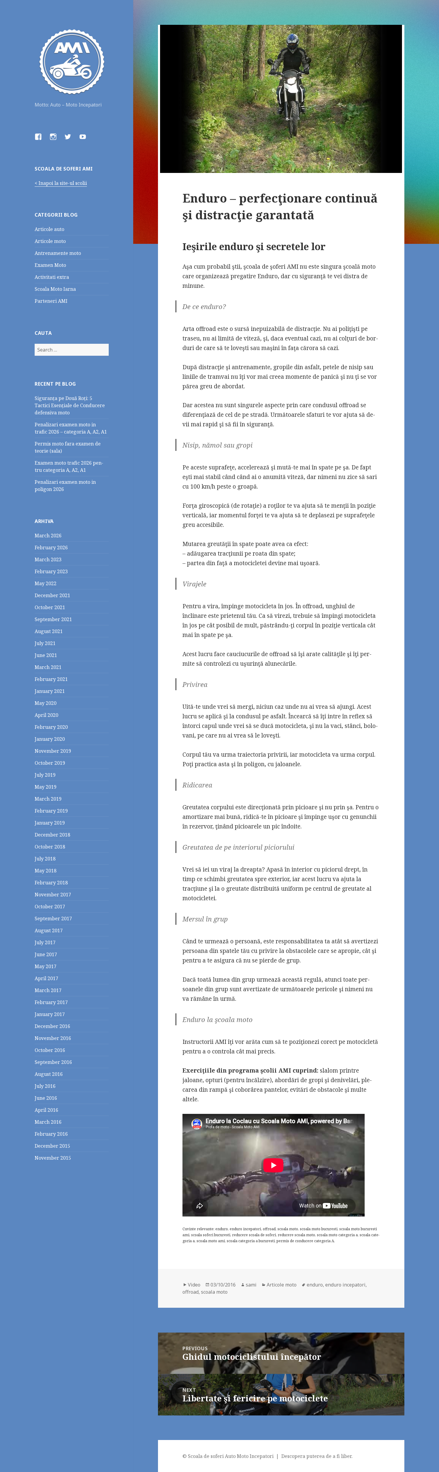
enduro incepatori (345, 1284)
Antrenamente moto (58, 253)
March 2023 (48, 559)
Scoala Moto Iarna (55, 289)
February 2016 (51, 1134)
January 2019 (50, 822)
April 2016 (46, 1110)
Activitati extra (52, 277)
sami (251, 1284)
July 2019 (45, 775)
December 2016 (52, 1026)
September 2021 (53, 619)
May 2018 (45, 870)
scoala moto (214, 1292)
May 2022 (45, 583)
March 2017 (48, 990)
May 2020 (45, 703)
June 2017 (46, 954)
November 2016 (53, 1038)
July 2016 (45, 1086)
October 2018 (50, 846)
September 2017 (53, 918)
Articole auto (49, 229)
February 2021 (51, 679)
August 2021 (49, 631)
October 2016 (50, 1050)
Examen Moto (50, 265)
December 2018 (52, 834)
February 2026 (51, 547)
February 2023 (51, 571)
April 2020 (46, 715)
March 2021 (48, 667)
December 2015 (52, 1146)
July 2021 (45, 643)
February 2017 (51, 1002)
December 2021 (52, 595)
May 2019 (45, 787)
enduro (315, 1284)
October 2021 (50, 607)
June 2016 (46, 1098)
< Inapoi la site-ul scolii (61, 183)
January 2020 (50, 739)
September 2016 (53, 1062)
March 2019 (48, 799)
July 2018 (45, 858)
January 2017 (50, 1014)
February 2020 (51, 727)
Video (194, 1284)
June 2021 (46, 655)
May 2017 (45, 966)
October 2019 (50, 763)
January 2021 (50, 691)
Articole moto (50, 241)
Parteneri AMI (51, 301)
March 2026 (48, 535)
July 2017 (45, 942)
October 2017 (50, 906)
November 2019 (53, 751)
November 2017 (53, 894)
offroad (190, 1292)
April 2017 (46, 978)
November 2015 (53, 1158)
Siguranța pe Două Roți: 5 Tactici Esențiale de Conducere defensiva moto (70, 405)
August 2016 (49, 1074)
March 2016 (48, 1122)
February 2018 (51, 882)
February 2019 (51, 811)
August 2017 (49, 930)
